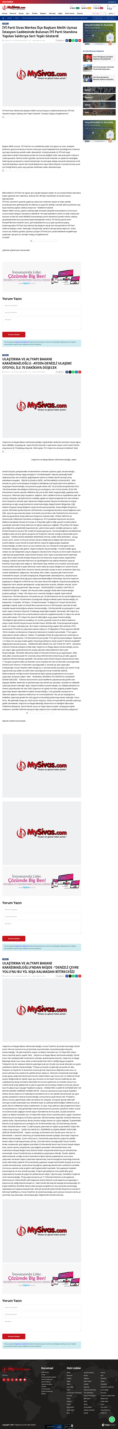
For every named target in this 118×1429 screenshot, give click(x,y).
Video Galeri (70, 1410)
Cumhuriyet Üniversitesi (74, 1393)
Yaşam (103, 1381)
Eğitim (69, 1384)
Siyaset (86, 1413)
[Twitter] (8, 1379)
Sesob (68, 1398)
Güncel (4, 13)
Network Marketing (90, 1390)
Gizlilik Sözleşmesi (47, 1391)
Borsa (102, 1404)
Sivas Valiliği (104, 1390)
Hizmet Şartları (45, 1389)
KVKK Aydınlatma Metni (48, 1377)
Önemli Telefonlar (46, 1379)
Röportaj (86, 1387)
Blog (68, 1413)
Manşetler (104, 1384)
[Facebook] (4, 1379)
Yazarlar (80, 13)
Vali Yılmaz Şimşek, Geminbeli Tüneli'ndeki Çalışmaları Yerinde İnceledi (85, 2)
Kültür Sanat (69, 13)
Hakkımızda (45, 1372)
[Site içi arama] (105, 13)
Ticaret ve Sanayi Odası (108, 1395)
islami (68, 1390)
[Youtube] (20, 1379)
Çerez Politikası (46, 1382)
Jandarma (103, 1413)
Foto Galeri (104, 1407)
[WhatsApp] (112, 1419)
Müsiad (69, 1401)
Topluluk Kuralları (46, 1384)
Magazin (43, 13)
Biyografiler (70, 1407)
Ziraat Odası (104, 1401)
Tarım (85, 1401)
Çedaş (85, 1404)
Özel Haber (70, 1387)
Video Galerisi (110, 18)
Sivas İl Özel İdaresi (90, 1395)
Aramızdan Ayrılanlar (107, 1387)
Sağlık (60, 13)
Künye (43, 1374)
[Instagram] (12, 1379)
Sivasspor (103, 1393)
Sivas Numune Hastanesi (105, 1410)
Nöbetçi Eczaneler (89, 1410)
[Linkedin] (16, 1379)
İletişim (43, 1394)
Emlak (69, 1404)
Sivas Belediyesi (88, 1393)
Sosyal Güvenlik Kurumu (88, 1373)
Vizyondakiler (88, 1407)
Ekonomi (13, 13)
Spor (27, 13)
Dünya (21, 13)
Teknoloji (52, 13)
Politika (35, 13)
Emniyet (69, 1395)
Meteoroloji (104, 1398)
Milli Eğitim (87, 1398)
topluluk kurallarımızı (22, 342)
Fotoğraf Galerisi (98, 18)
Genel (68, 1372)
